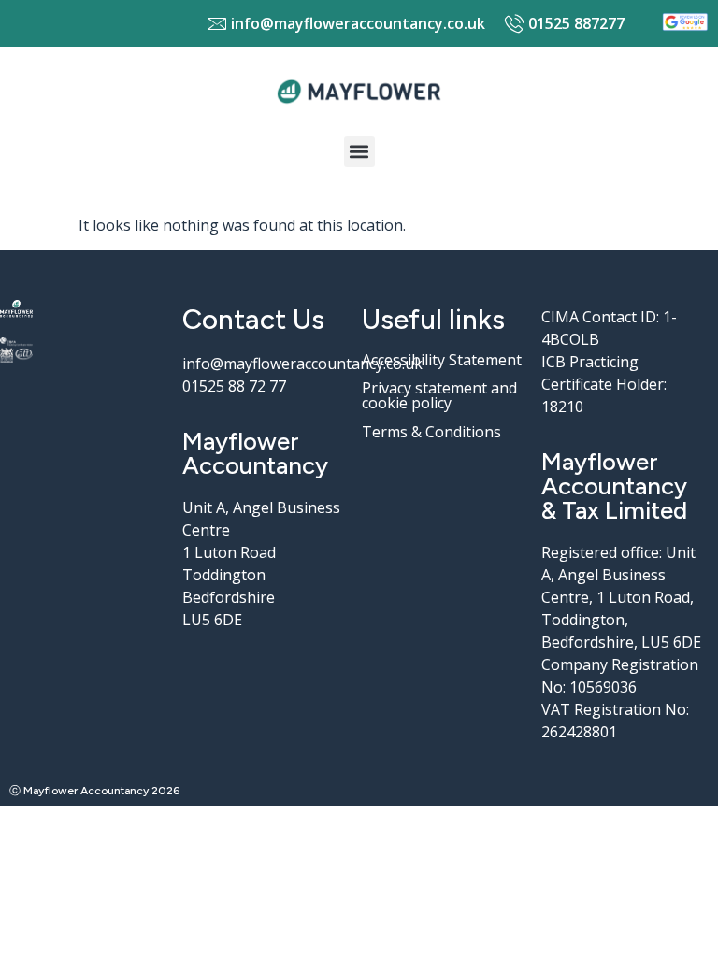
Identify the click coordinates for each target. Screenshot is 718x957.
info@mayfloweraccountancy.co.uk (302, 363)
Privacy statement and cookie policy (439, 395)
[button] (359, 151)
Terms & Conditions (431, 431)
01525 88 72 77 (234, 386)
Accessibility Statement (442, 360)
